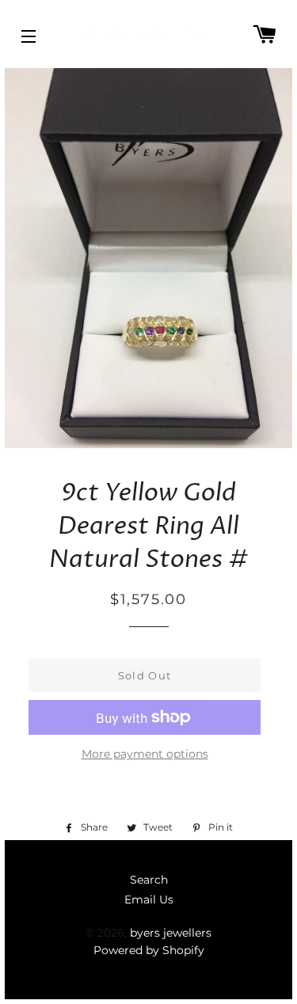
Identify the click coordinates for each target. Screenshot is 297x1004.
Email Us (148, 899)
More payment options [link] (145, 754)
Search (149, 880)
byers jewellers (170, 933)
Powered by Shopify (148, 950)
